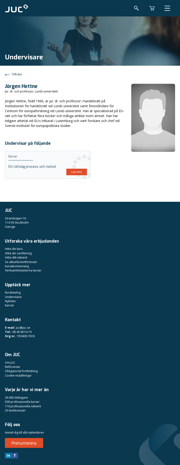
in (8, 455)
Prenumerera (24, 443)
